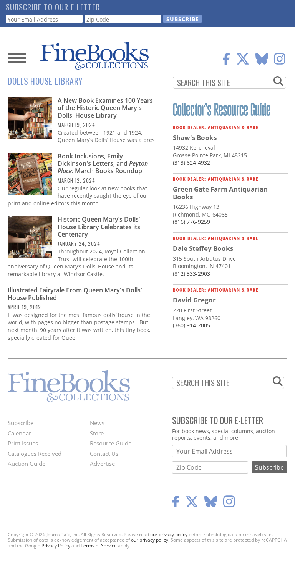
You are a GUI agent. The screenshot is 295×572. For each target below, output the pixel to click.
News (97, 423)
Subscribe (20, 423)
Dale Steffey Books (203, 248)
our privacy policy (168, 534)
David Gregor (194, 299)
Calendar (19, 433)
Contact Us (104, 453)
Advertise (102, 463)
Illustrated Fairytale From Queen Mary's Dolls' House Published (75, 294)
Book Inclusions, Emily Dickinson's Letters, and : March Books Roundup (103, 163)
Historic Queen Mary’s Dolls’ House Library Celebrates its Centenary (99, 226)
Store (97, 433)
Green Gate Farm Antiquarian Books (220, 193)
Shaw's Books (195, 137)
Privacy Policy (55, 545)
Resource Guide (110, 443)
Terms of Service (99, 545)
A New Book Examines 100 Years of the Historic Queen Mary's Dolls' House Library (105, 107)
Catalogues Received (34, 453)
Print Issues (23, 443)
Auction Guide (26, 463)
